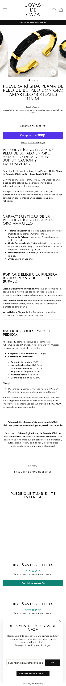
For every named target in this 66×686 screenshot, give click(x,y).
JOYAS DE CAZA (33, 10)
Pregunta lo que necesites (33, 472)
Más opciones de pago (33, 142)
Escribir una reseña (33, 583)
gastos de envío (30, 110)
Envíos (32, 466)
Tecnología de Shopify (33, 683)
